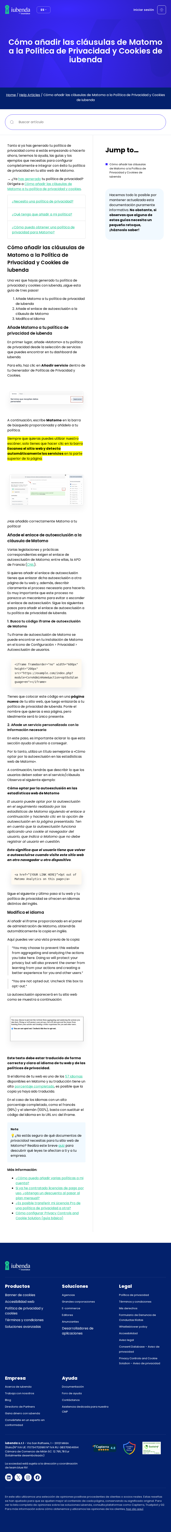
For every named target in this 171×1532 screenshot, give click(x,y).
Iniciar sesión (143, 10)
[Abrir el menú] (161, 9)
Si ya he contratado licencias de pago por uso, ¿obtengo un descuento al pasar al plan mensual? (50, 1193)
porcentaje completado (34, 1086)
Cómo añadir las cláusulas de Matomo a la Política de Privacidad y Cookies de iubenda (127, 170)
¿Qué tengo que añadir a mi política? (42, 214)
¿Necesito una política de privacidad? (42, 201)
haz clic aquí (134, 1509)
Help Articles (29, 95)
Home (11, 95)
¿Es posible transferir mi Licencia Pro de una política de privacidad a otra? (48, 1205)
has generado (29, 178)
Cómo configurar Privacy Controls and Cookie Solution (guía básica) (47, 1215)
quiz (61, 1145)
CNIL (30, 564)
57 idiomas (74, 1076)
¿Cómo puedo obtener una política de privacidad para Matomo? (43, 230)
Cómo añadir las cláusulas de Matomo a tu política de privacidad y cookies (44, 186)
